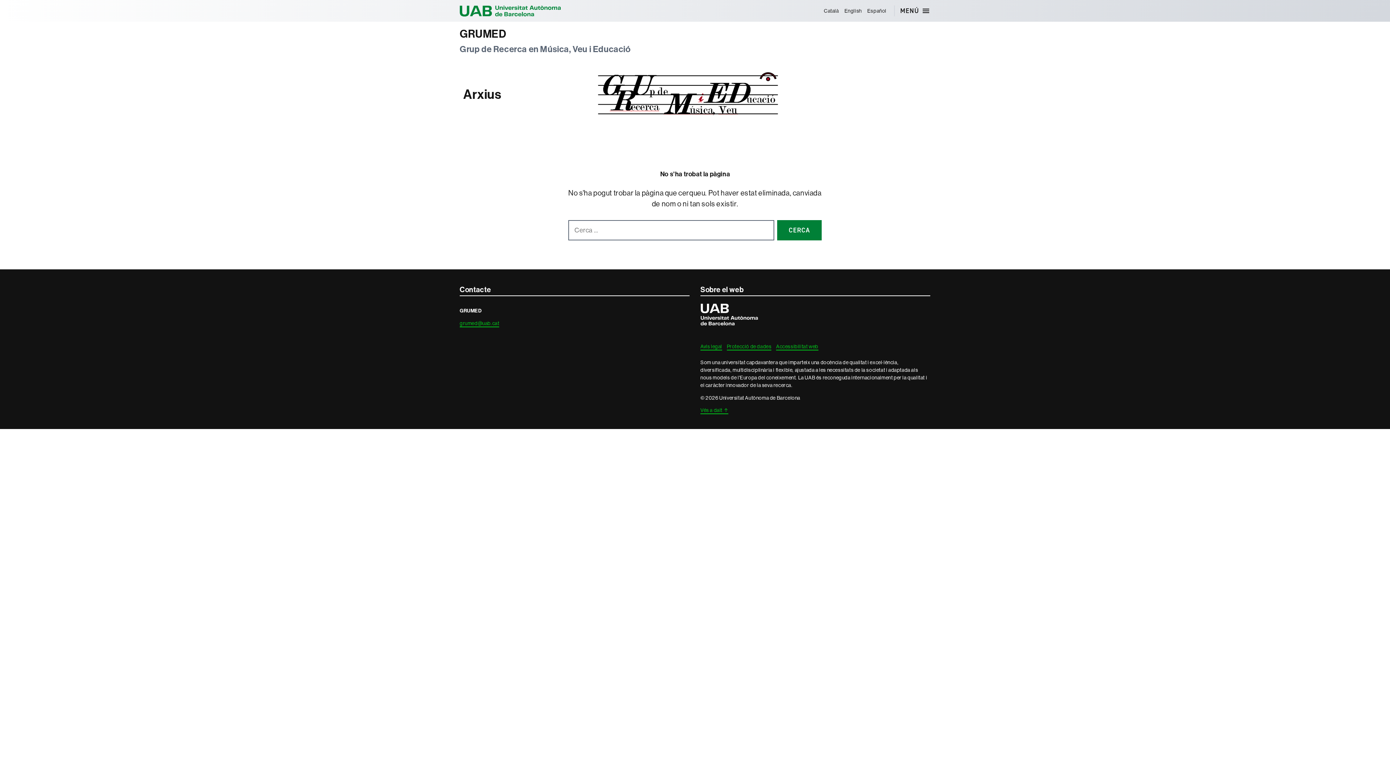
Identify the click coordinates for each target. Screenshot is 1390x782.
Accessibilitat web (797, 346)
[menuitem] (831, 11)
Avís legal (711, 346)
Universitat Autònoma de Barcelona (510, 11)
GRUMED (483, 34)
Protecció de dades (749, 346)
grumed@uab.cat (479, 323)
